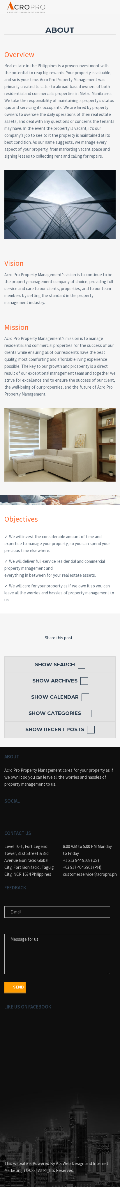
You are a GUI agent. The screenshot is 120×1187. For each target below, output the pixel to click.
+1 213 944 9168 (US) (81, 860)
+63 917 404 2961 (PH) (82, 867)
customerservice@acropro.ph (89, 874)
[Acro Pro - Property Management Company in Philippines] (26, 7)
